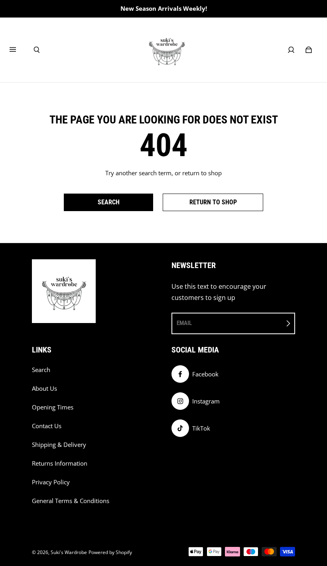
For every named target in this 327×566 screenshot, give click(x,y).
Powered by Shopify (110, 552)
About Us (44, 388)
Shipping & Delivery (59, 445)
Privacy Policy (51, 482)
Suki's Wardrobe (69, 552)
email (184, 323)
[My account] (291, 50)
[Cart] (308, 50)
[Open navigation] (18, 50)
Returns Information (59, 463)
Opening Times (52, 407)
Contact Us (46, 426)
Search (41, 370)
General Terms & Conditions (70, 501)
